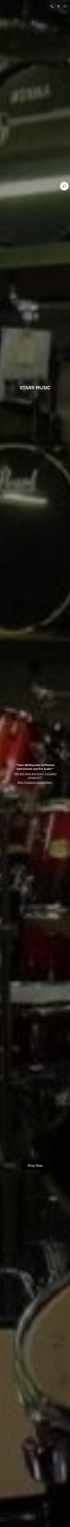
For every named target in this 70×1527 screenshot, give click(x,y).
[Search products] (64, 186)
